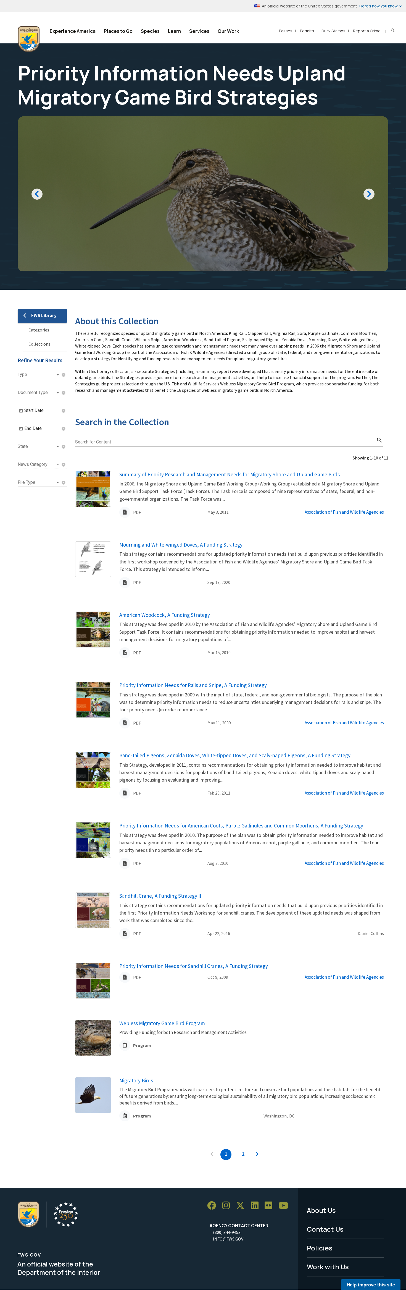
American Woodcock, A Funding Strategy (164, 615)
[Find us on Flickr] (270, 1205)
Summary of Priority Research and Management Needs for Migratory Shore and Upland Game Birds (229, 474)
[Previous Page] (211, 1154)
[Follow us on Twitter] (242, 1205)
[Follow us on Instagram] (228, 1205)
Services (199, 31)
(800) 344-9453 (227, 1232)
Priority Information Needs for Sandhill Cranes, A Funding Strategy (193, 966)
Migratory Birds (136, 1080)
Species (150, 31)
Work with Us (328, 1266)
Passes (285, 30)
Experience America (73, 31)
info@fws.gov (228, 1239)
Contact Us (325, 1229)
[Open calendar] (21, 411)
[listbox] (39, 374)
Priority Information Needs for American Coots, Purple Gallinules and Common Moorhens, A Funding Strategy (241, 825)
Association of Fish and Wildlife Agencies (344, 512)
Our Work (228, 31)
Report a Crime (367, 30)
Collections (39, 344)
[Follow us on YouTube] (285, 1205)
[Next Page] (257, 1154)
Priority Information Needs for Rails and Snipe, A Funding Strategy (193, 685)
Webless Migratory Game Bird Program (162, 1023)
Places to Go (118, 31)
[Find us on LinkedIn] (256, 1205)
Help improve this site (371, 1284)
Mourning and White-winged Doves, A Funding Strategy (180, 544)
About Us (321, 1210)
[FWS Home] (29, 39)
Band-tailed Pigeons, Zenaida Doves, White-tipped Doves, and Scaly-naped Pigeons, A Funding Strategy (234, 755)
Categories (38, 330)
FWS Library (44, 315)
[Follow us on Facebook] (213, 1205)
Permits (307, 30)
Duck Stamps (333, 30)
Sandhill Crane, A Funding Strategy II (160, 895)
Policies (320, 1247)
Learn (174, 31)
